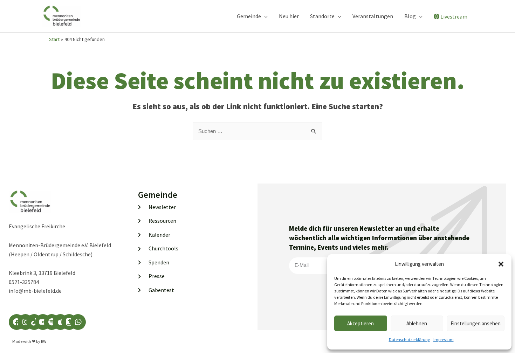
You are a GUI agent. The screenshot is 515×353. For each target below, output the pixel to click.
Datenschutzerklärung (409, 339)
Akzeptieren (360, 323)
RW (43, 341)
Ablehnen (416, 323)
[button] (500, 264)
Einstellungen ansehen (476, 323)
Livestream (453, 16)
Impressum (443, 339)
